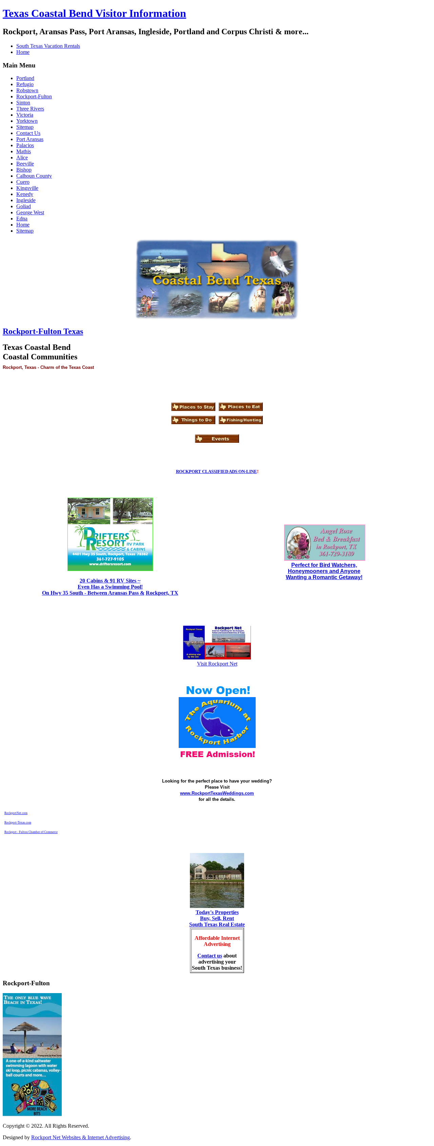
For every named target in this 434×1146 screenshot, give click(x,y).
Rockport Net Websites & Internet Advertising (80, 1137)
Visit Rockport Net (217, 664)
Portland (25, 78)
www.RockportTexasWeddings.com (217, 793)
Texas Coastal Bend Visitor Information (94, 13)
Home (22, 52)
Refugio (25, 84)
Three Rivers (30, 109)
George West (30, 212)
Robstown (27, 90)
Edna (21, 218)
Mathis (23, 151)
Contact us (209, 956)
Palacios (25, 145)
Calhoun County (34, 176)
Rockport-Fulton (34, 96)
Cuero (22, 182)
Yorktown (27, 121)
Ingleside (26, 200)
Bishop (24, 170)
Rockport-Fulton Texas (43, 331)
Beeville (25, 163)
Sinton (23, 102)
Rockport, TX (162, 593)
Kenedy (24, 194)
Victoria (24, 115)
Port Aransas (29, 139)
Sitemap (25, 127)
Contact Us (28, 133)
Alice (22, 157)
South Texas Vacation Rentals (48, 46)
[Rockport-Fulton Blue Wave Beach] (32, 1114)
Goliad (23, 206)
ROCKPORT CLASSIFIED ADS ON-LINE (216, 471)
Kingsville (27, 188)
